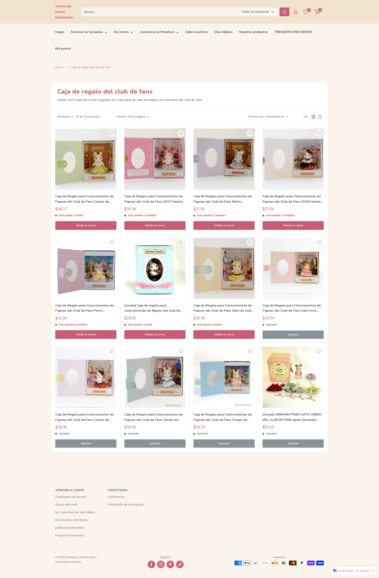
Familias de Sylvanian (87, 32)
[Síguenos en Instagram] (161, 564)
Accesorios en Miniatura (157, 32)
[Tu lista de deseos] (306, 12)
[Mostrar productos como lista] (320, 116)
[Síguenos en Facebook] (151, 564)
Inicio (58, 67)
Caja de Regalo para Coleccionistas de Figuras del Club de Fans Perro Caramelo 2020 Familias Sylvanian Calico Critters (84, 308)
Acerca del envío (66, 505)
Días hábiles (223, 32)
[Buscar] (284, 12)
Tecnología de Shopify (68, 562)
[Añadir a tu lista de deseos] (111, 133)
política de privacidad (69, 528)
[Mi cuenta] (295, 12)
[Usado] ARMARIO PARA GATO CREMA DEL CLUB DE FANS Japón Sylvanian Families (292, 417)
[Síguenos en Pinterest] (170, 564)
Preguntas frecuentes (69, 535)
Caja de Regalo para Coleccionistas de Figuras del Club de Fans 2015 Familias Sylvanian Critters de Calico (154, 199)
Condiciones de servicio (70, 497)
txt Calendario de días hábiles (75, 512)
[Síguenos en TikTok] (180, 564)
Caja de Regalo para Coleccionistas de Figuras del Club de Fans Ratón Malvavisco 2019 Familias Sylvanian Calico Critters (222, 199)
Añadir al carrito (86, 225)
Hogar (59, 32)
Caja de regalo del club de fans (91, 67)
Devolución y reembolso (71, 520)
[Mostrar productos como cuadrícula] (313, 116)
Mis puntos (63, 49)
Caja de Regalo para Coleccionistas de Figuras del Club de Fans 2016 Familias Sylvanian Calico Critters (292, 199)
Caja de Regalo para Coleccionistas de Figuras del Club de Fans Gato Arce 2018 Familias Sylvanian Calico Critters (292, 308)
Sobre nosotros (197, 32)
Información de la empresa (125, 505)
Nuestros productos (253, 32)
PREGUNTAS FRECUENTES (293, 32)
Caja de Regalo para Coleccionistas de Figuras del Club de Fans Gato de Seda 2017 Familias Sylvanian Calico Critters (223, 308)
